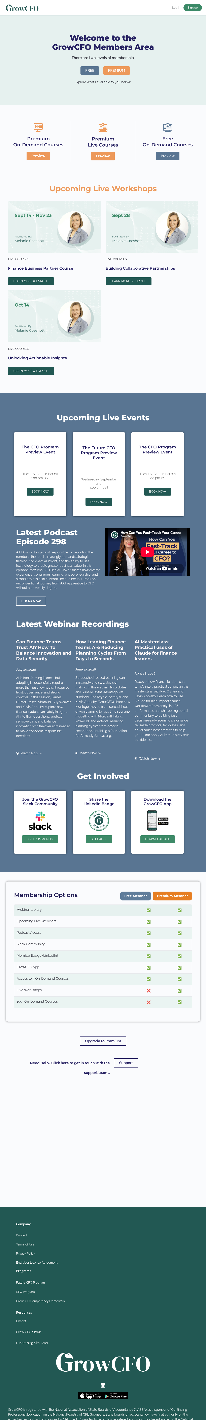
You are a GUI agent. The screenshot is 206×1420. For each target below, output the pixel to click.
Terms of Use (25, 1244)
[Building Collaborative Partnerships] (152, 226)
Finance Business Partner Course (40, 268)
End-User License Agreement (37, 1262)
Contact (21, 1235)
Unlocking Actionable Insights (37, 358)
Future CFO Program (30, 1282)
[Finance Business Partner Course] (54, 226)
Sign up (193, 7)
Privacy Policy (25, 1253)
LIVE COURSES (18, 259)
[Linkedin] (103, 1385)
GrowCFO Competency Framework (40, 1301)
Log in (176, 7)
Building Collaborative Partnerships (140, 268)
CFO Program (25, 1292)
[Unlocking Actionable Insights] (54, 316)
